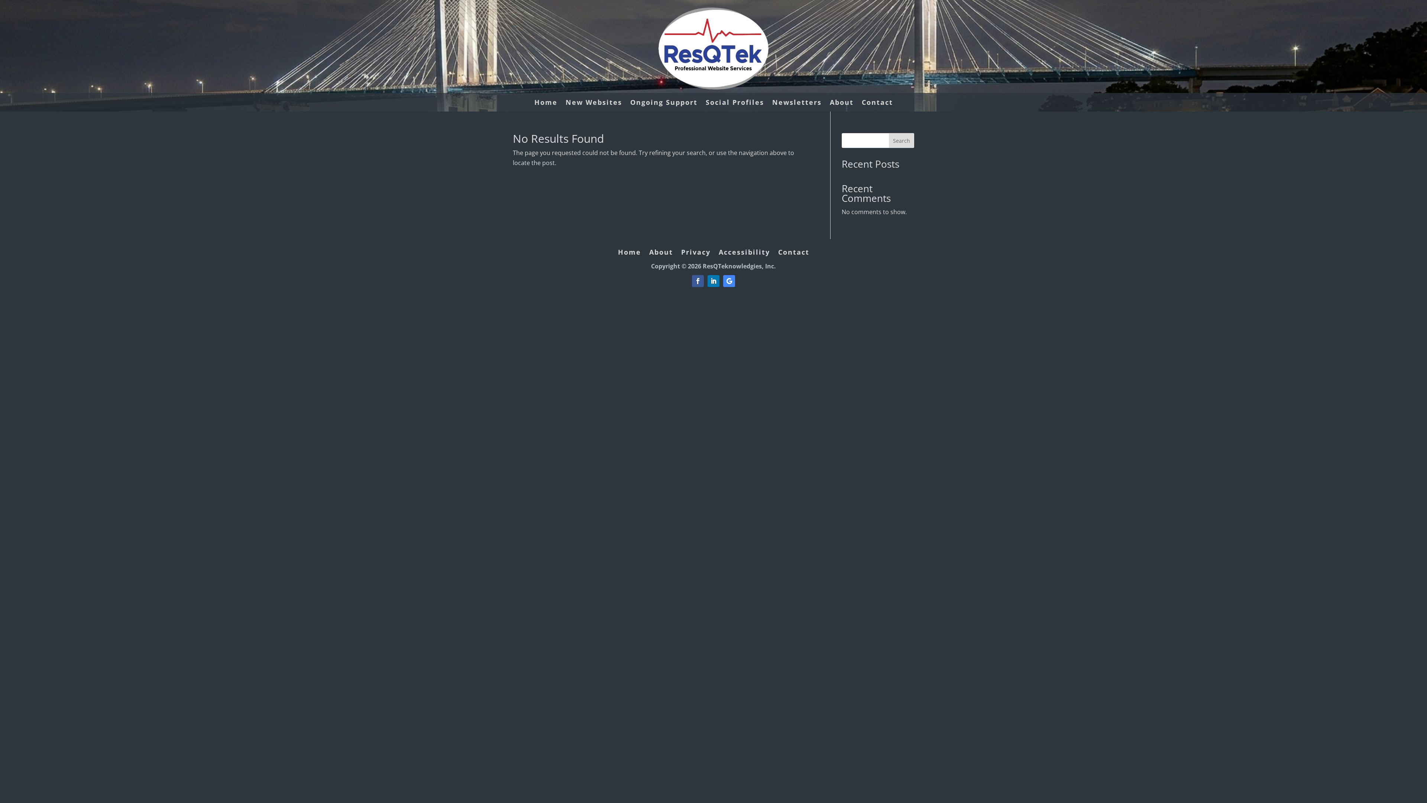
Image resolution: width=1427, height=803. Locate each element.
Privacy (696, 253)
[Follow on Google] (729, 281)
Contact (877, 103)
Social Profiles (735, 103)
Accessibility (744, 253)
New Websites (594, 103)
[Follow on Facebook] (698, 281)
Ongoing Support (664, 103)
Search (901, 140)
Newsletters (797, 103)
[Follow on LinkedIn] (713, 281)
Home (545, 103)
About (842, 103)
